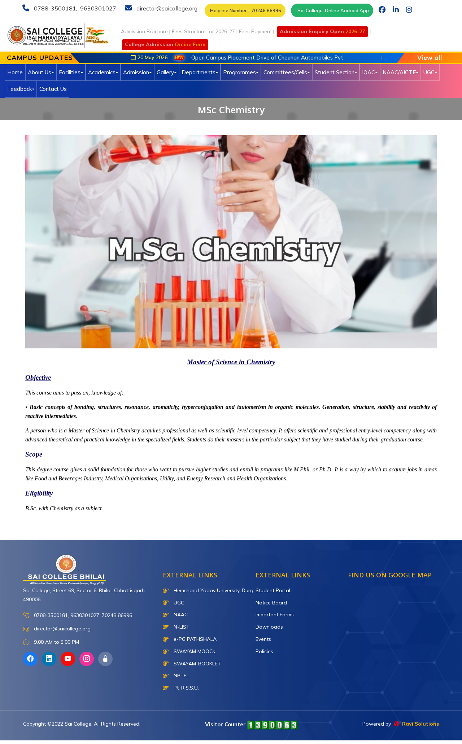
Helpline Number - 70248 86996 (245, 10)
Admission (136, 72)
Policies (264, 651)
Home (15, 72)
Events (263, 639)
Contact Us (53, 88)
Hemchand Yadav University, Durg (212, 590)
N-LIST (180, 627)
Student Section (334, 72)
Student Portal (273, 590)
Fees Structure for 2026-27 (203, 31)
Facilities (69, 72)
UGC (429, 72)
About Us (39, 72)
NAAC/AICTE (399, 72)
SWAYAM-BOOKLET (196, 663)
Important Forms (275, 614)
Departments (198, 72)
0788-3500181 (54, 8)
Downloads (269, 627)
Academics (102, 72)
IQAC (368, 72)
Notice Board (271, 602)
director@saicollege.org (166, 8)
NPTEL (180, 675)
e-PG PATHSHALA (194, 639)
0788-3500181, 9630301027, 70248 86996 (82, 615)
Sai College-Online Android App (332, 10)
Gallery (165, 72)
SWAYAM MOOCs (193, 651)
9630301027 (97, 8)
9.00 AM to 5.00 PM (55, 642)
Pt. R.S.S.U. (185, 687)
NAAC (180, 614)
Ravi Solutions (419, 724)
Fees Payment (255, 31)
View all (429, 57)
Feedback (19, 88)
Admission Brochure (144, 31)
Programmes (239, 72)
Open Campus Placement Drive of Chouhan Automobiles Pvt (236, 57)
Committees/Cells (285, 72)
